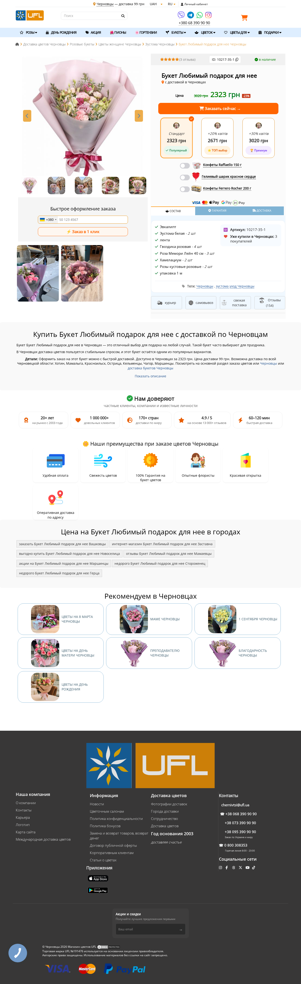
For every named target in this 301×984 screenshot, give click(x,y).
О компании (26, 802)
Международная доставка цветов (43, 839)
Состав (175, 211)
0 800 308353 (235, 845)
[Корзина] (245, 18)
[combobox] (48, 219)
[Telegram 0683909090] (191, 17)
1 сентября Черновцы (258, 619)
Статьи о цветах (103, 860)
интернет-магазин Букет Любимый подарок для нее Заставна (162, 544)
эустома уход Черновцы (235, 286)
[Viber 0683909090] (181, 17)
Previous (27, 116)
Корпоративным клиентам (112, 852)
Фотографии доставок (169, 804)
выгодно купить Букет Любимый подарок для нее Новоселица (69, 553)
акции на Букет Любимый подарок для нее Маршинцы (63, 563)
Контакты (24, 810)
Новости (97, 804)
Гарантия (218, 211)
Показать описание (150, 376)
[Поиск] (122, 16)
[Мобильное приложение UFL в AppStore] (98, 877)
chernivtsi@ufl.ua (235, 805)
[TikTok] (254, 867)
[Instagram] (208, 17)
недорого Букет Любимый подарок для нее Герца (59, 573)
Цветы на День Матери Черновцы (78, 652)
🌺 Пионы (118, 32)
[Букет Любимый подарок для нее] (38, 273)
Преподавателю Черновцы (165, 652)
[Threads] (234, 867)
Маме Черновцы (165, 619)
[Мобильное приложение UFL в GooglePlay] (98, 889)
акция (95, 32)
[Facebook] (227, 867)
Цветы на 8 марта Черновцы (77, 619)
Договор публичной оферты (113, 845)
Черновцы (204, 286)
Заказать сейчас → (222, 108)
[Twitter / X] (241, 867)
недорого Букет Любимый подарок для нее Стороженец (160, 563)
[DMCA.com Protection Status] (108, 947)
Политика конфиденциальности (116, 818)
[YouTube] (248, 867)
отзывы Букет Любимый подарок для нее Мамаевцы (169, 553)
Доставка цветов (164, 825)
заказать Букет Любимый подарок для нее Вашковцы (62, 544)
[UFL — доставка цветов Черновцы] (30, 15)
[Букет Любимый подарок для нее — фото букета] (83, 117)
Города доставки (165, 811)
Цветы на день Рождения (75, 686)
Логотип (23, 824)
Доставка (263, 211)
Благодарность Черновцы (253, 652)
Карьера (23, 817)
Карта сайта (26, 832)
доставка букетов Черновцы (150, 368)
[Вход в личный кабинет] (182, 4)
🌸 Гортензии (146, 32)
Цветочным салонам (107, 811)
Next (139, 116)
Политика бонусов (105, 825)
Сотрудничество (164, 818)
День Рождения (63, 32)
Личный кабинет (196, 4)
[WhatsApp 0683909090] (200, 17)
